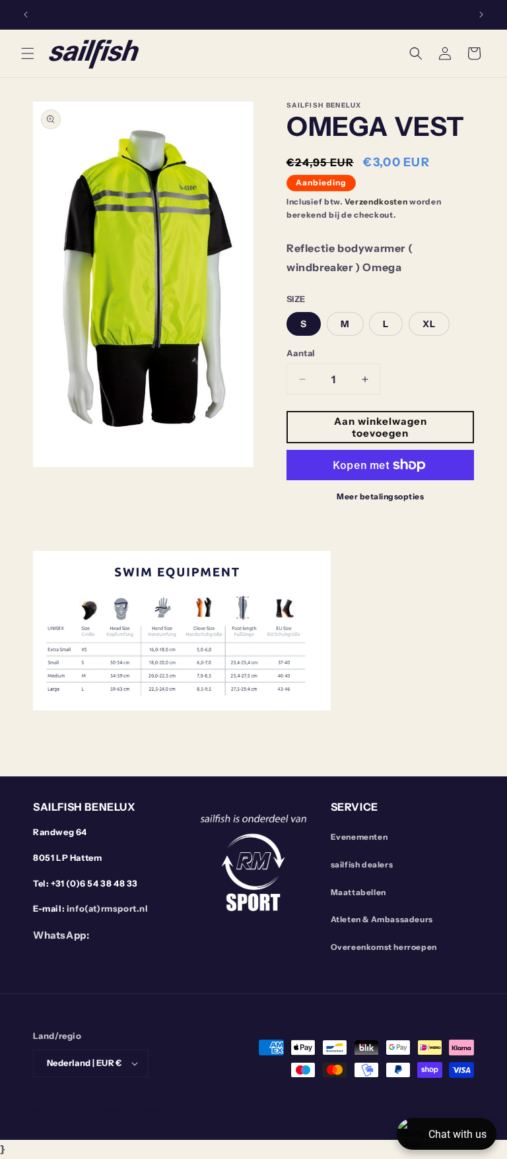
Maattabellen (358, 892)
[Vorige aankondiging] (25, 14)
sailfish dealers (362, 864)
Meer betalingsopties (380, 496)
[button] (27, 53)
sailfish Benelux (96, 1109)
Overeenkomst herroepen (384, 947)
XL (429, 324)
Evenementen (359, 837)
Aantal (301, 353)
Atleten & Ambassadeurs (382, 919)
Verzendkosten (376, 201)
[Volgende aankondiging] (481, 14)
